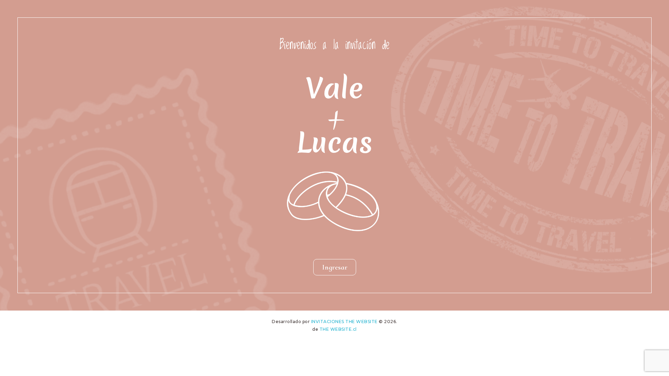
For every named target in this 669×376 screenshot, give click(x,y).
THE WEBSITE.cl (338, 329)
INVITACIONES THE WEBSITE (344, 321)
